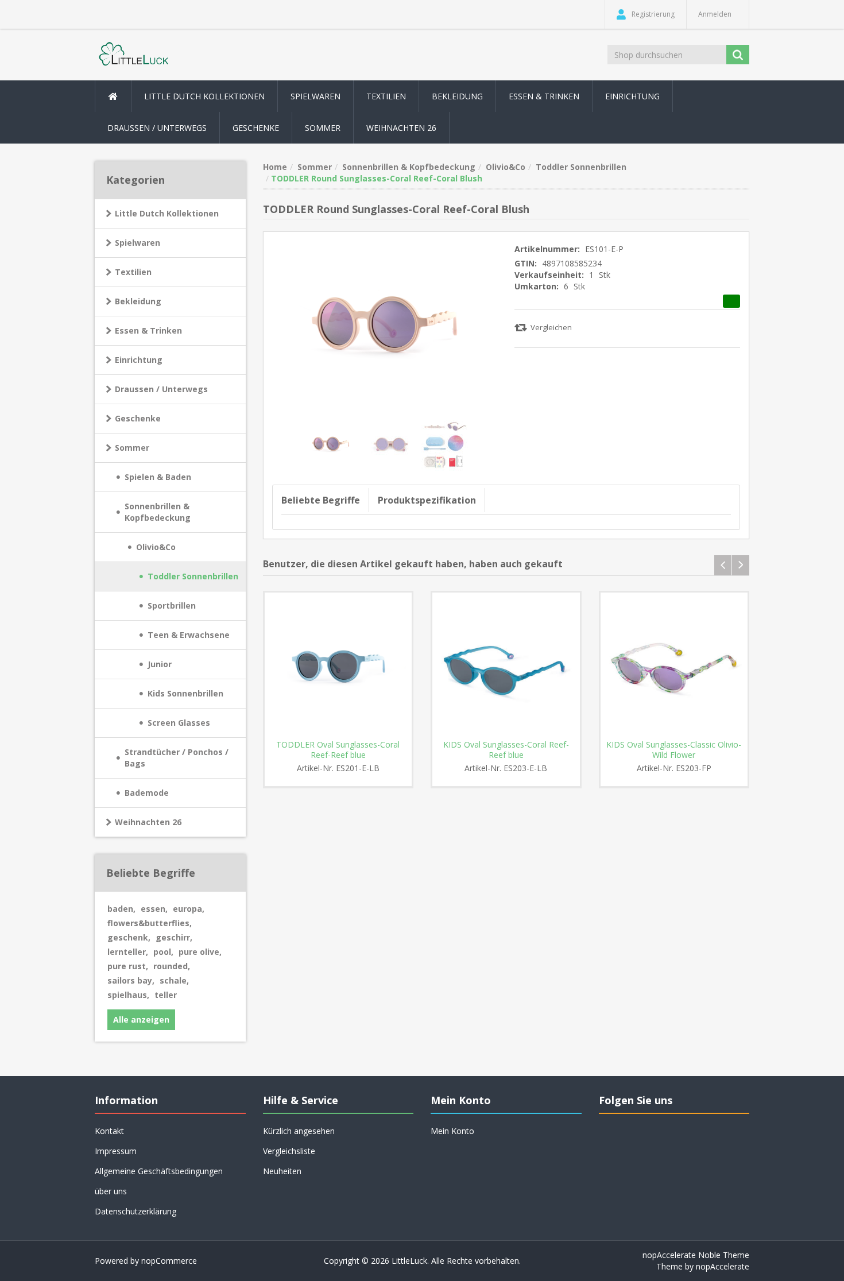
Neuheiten (282, 1171)
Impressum (116, 1150)
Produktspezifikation (427, 500)
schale (174, 980)
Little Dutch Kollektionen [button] (204, 96)
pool (163, 951)
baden (121, 908)
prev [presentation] (722, 565)
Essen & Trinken (148, 330)
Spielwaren (137, 242)
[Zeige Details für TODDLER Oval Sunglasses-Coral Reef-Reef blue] (338, 666)
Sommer (132, 447)
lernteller (127, 951)
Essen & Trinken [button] (544, 96)
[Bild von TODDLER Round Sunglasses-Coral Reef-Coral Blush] (332, 443)
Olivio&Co (156, 546)
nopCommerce (169, 1260)
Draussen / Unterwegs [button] (157, 127)
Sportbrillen (172, 605)
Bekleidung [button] (457, 96)
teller (165, 994)
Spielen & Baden (158, 476)
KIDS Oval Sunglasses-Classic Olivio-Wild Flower (673, 750)
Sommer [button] (322, 127)
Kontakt (109, 1130)
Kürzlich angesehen (299, 1130)
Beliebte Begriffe (320, 500)
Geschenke (256, 127)
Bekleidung (138, 301)
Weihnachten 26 (401, 127)
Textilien (133, 271)
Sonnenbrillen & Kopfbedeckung (158, 512)
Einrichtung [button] (632, 96)
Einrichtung (138, 359)
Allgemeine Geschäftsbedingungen (159, 1171)
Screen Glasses (179, 722)
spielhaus (128, 994)
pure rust (127, 966)
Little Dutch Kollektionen (167, 213)
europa (188, 908)
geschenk (128, 937)
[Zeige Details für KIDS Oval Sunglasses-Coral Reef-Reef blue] (506, 666)
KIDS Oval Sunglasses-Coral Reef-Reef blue (506, 750)
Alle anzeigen (141, 1019)
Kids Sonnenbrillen (185, 693)
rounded (171, 966)
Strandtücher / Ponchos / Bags (177, 757)
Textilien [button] (386, 96)
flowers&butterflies (149, 923)
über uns (111, 1191)
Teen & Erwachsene (189, 634)
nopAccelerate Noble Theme (695, 1254)
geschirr (174, 937)
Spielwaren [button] (315, 96)
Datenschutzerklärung (135, 1211)
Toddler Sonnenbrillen (193, 576)
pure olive (200, 951)
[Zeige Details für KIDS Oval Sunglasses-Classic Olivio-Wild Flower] (674, 666)
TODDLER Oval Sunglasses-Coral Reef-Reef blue (338, 750)
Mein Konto (452, 1130)
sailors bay (130, 980)
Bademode (147, 792)
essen (154, 908)
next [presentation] (740, 565)
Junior (160, 664)
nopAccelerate (722, 1266)
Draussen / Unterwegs (161, 389)
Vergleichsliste (289, 1150)
